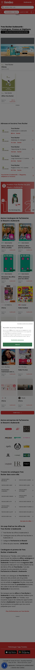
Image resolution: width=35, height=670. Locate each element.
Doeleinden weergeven (17, 340)
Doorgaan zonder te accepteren (25, 323)
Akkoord (17, 344)
